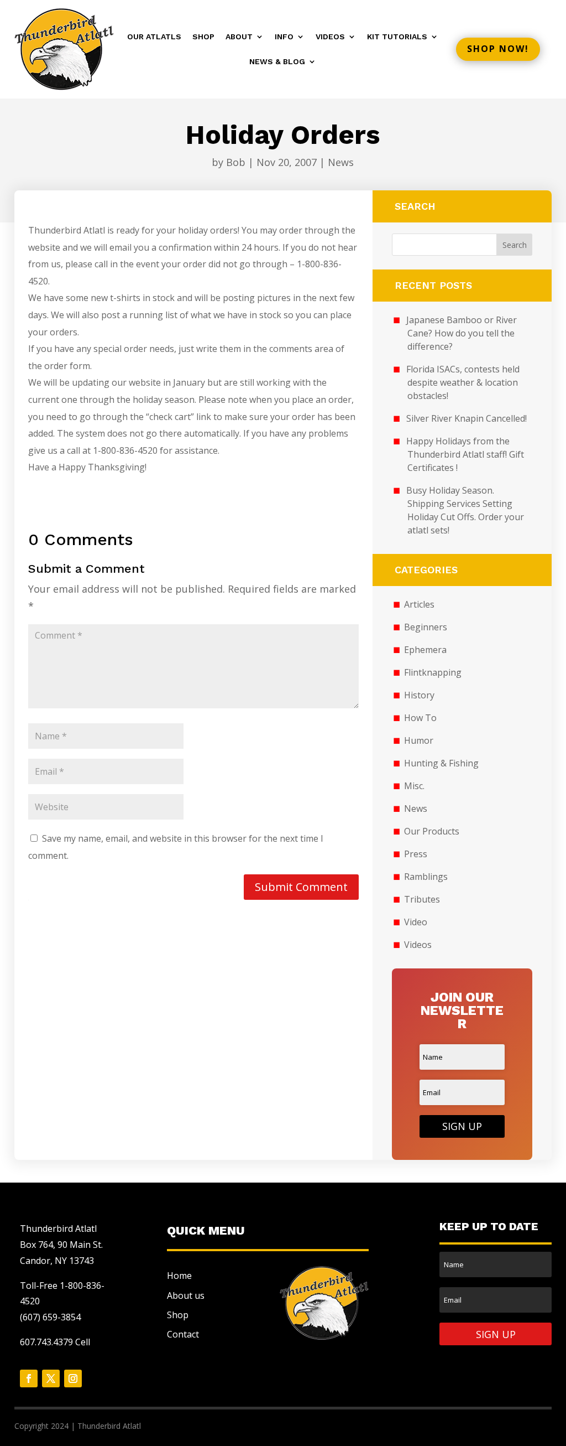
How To (420, 718)
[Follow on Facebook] (29, 1378)
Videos (330, 37)
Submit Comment (301, 886)
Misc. (414, 786)
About (239, 37)
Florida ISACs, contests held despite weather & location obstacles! (463, 382)
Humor (418, 740)
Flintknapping (433, 672)
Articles (419, 604)
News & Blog (277, 62)
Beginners (425, 627)
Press (415, 854)
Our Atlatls (154, 37)
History (419, 695)
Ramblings (426, 876)
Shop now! (498, 49)
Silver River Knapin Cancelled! (466, 418)
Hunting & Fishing (441, 763)
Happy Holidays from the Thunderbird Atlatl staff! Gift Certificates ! (465, 454)
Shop (203, 37)
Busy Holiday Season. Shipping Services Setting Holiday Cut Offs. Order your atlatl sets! (465, 510)
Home (179, 1275)
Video (415, 922)
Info (284, 37)
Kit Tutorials (397, 37)
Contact (183, 1334)
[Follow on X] (51, 1378)
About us (186, 1295)
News (341, 162)
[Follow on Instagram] (73, 1378)
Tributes (422, 899)
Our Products (431, 831)
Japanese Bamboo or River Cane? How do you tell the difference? (461, 333)
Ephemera (425, 650)
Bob (235, 162)
